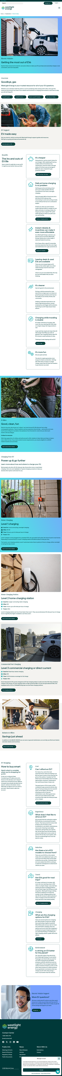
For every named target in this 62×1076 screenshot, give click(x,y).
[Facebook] (3, 1042)
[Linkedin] (14, 1042)
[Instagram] (10, 1042)
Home (2, 13)
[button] (59, 1058)
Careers (39, 1052)
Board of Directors (7, 1052)
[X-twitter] (7, 1042)
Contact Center (8, 1033)
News (22, 1047)
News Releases (24, 1050)
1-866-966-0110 (6, 1035)
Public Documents (7, 1057)
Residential (8, 13)
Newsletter (23, 1054)
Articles (22, 1052)
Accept (41, 1070)
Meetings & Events (7, 1050)
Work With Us (42, 1047)
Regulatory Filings (7, 1054)
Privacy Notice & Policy (46, 1073)
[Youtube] (17, 1042)
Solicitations (40, 1050)
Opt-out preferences (36, 1073)
